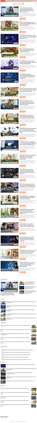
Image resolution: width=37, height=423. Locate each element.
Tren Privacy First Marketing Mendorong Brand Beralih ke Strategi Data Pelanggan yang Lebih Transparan (27, 10)
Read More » (23, 18)
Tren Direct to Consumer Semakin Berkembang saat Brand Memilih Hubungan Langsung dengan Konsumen (27, 278)
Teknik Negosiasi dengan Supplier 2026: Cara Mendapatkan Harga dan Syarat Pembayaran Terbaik (27, 398)
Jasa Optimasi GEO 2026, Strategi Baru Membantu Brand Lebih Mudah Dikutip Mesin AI (28, 37)
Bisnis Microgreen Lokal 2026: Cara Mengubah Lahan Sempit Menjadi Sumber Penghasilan (28, 386)
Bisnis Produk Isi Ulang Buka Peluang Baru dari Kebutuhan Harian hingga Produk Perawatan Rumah (28, 90)
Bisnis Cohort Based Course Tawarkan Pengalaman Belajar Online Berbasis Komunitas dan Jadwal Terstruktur (27, 102)
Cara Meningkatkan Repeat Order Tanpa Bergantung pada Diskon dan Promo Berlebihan (27, 197)
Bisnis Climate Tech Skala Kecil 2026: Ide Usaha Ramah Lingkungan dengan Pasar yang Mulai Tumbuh (28, 359)
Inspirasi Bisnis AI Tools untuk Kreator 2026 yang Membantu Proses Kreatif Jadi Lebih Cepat (27, 225)
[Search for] (35, 4)
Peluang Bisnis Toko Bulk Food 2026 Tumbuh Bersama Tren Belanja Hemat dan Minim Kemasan (28, 252)
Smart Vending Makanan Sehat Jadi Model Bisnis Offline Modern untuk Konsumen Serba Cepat (27, 319)
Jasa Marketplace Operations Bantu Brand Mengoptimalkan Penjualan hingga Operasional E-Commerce (27, 171)
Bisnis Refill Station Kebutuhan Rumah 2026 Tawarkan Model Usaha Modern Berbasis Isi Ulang (27, 117)
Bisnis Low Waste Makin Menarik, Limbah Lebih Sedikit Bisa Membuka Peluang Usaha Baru (28, 24)
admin (21, 6)
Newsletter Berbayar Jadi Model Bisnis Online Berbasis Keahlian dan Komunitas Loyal (28, 306)
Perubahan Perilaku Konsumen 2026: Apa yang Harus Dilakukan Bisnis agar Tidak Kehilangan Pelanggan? (27, 345)
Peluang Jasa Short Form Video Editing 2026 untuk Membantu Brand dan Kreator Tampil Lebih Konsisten (27, 239)
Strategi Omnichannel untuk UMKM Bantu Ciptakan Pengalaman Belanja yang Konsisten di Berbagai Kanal (28, 130)
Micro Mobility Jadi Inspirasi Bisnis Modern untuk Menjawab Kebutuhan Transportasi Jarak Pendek (27, 292)
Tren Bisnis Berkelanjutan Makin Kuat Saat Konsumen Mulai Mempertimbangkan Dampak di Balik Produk (27, 211)
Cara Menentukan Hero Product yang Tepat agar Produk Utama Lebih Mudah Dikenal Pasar (27, 333)
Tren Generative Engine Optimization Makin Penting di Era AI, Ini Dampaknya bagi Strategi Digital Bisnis (27, 76)
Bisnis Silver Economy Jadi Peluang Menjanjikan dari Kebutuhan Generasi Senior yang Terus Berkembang (28, 157)
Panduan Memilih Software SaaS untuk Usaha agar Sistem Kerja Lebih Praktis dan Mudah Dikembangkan (27, 264)
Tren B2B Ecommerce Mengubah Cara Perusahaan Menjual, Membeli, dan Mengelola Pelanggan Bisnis (28, 143)
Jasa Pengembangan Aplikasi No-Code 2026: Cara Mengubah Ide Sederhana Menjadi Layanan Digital (28, 373)
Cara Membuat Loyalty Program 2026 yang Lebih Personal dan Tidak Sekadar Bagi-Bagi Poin (28, 62)
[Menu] (1, 4)
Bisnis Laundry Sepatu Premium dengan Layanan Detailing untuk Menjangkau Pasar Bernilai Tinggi (27, 185)
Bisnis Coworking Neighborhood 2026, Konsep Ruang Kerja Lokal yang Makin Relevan (27, 50)
